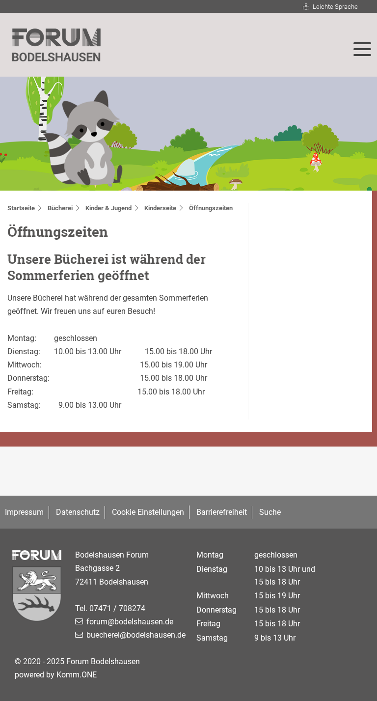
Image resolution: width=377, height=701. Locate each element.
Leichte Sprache (335, 6)
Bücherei (60, 208)
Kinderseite (160, 208)
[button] (362, 49)
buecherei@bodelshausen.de (136, 635)
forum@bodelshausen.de (129, 621)
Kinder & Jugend (108, 208)
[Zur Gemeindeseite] (37, 596)
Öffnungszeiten (211, 208)
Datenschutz (78, 512)
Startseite (21, 208)
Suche (270, 512)
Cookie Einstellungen (148, 512)
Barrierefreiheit (221, 512)
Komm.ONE (76, 674)
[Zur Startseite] (56, 45)
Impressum (24, 512)
